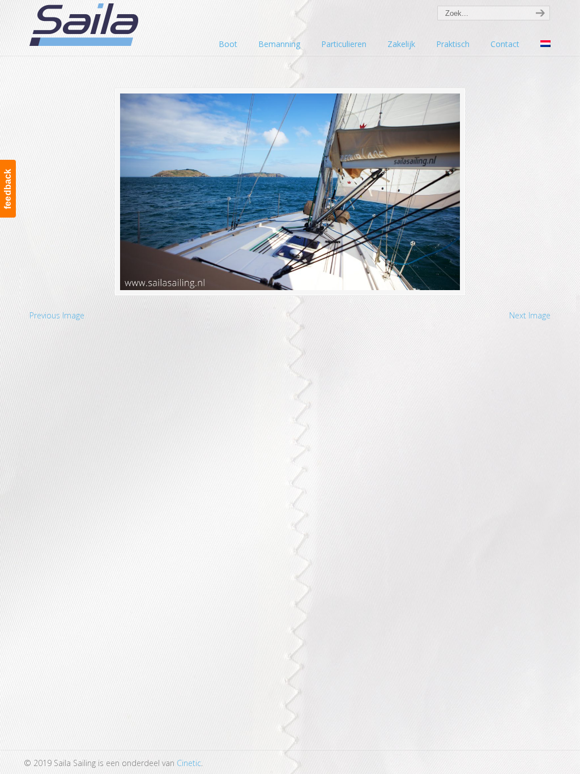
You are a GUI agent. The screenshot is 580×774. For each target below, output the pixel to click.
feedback (7, 188)
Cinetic (189, 763)
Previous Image (56, 315)
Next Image (530, 315)
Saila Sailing (86, 24)
